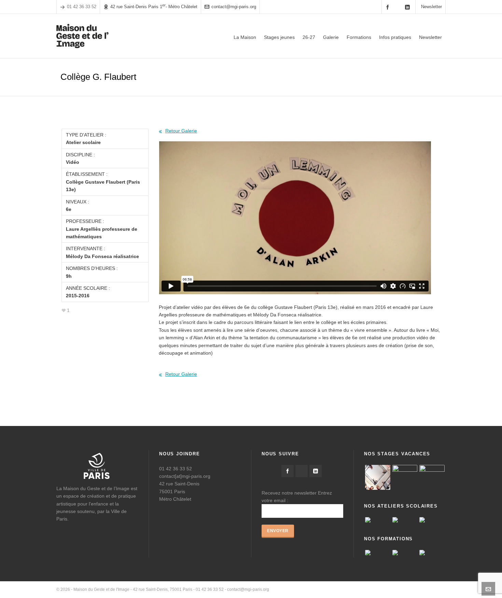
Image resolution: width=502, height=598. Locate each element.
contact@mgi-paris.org (233, 6)
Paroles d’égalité (366, 589)
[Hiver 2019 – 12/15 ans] (432, 477)
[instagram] (398, 6)
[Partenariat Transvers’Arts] (377, 552)
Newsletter (431, 6)
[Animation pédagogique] (405, 552)
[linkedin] (408, 7)
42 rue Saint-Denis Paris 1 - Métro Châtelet (153, 6)
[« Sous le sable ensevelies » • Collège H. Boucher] (405, 520)
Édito (341, 589)
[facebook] (388, 7)
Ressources (398, 589)
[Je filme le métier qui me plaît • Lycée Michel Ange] (432, 520)
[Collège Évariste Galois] (377, 520)
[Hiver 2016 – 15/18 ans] (377, 477)
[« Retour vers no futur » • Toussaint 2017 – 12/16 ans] (405, 477)
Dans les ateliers (430, 589)
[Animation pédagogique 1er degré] (432, 552)
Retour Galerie (181, 130)
